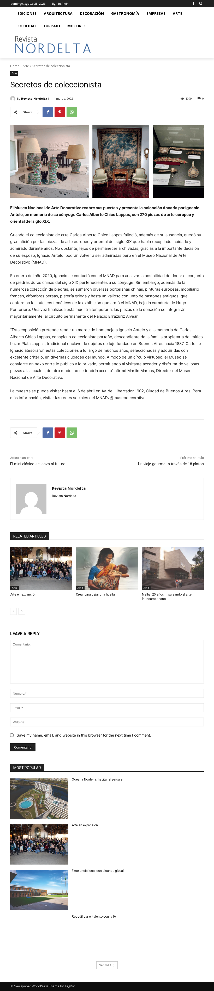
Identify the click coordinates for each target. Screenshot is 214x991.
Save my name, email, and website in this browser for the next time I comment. (84, 735)
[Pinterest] (60, 112)
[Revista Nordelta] (31, 499)
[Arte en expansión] (41, 568)
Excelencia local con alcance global (98, 871)
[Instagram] (201, 4)
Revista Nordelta (69, 488)
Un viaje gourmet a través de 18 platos (171, 464)
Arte (26, 66)
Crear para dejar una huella (95, 594)
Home (14, 66)
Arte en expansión (23, 594)
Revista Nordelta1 (35, 98)
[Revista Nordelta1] (13, 98)
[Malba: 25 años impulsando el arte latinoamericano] (173, 568)
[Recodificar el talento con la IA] (39, 936)
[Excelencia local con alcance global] (39, 890)
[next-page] (22, 611)
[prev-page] (13, 611)
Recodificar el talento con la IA (94, 916)
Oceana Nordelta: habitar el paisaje (97, 779)
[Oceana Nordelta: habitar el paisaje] (39, 798)
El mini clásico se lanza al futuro (38, 464)
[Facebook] (193, 4)
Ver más (105, 965)
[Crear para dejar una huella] (107, 568)
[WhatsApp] (72, 112)
